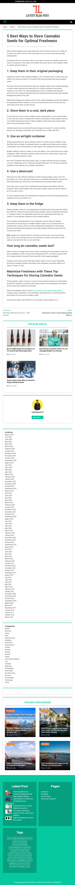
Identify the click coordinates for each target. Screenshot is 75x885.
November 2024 (10, 484)
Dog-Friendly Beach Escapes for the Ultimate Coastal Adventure (54, 764)
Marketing (8, 666)
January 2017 (9, 612)
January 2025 (9, 479)
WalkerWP (57, 882)
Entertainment (9, 645)
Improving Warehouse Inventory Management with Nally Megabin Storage (22, 794)
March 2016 (9, 617)
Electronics (8, 643)
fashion (23, 854)
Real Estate (9, 671)
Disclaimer (44, 794)
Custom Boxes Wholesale (20, 844)
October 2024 (9, 486)
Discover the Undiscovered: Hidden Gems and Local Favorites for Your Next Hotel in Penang (54, 730)
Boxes (9, 838)
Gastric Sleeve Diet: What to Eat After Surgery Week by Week (21, 381)
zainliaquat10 (12, 46)
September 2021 (10, 573)
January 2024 (9, 507)
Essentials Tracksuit (14, 854)
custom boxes (22, 841)
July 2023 (8, 521)
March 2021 (9, 587)
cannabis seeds (42, 46)
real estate (20, 863)
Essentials (14, 850)
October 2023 (9, 514)
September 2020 (10, 601)
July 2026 (8, 437)
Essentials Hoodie (24, 850)
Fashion (7, 647)
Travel (7, 682)
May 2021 (8, 582)
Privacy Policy (46, 796)
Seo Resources (10, 673)
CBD (6, 636)
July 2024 (8, 493)
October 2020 (9, 598)
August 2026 (9, 435)
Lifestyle (8, 664)
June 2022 (8, 552)
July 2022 (8, 549)
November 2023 (10, 512)
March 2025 (9, 474)
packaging (12, 863)
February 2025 (10, 477)
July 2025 (8, 465)
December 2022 (10, 538)
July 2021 (8, 577)
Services (8, 675)
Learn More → (37, 417)
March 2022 (9, 559)
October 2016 (9, 615)
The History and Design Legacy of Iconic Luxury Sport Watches (23, 813)
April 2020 (8, 605)
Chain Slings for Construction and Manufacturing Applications (19, 801)
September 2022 (10, 545)
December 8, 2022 (23, 46)
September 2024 (10, 488)
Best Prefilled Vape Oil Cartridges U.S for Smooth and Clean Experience (21, 350)
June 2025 (8, 467)
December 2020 (10, 594)
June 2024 (8, 495)
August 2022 (9, 547)
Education (8, 640)
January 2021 (9, 591)
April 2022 (8, 556)
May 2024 (8, 498)
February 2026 (10, 449)
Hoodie (29, 857)
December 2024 (10, 481)
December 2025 (10, 453)
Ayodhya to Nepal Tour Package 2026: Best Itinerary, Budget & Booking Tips (18, 730)
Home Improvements (12, 659)
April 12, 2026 (12, 354)
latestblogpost (21, 860)
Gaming (7, 652)
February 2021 (10, 589)
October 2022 (9, 542)
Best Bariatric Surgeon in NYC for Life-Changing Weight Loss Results (53, 350)
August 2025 (9, 463)
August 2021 (9, 575)
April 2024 (8, 500)
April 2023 (8, 528)
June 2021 (8, 580)
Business (8, 631)
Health (31, 46)
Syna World (13, 866)
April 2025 (8, 472)
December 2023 (10, 509)
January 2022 (9, 563)
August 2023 (9, 519)
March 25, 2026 (45, 354)
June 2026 (8, 439)
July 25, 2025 (11, 768)
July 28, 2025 (46, 735)
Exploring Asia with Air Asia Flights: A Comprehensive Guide (20, 764)
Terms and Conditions (48, 799)
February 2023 (10, 533)
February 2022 (10, 561)
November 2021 (10, 568)
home (10, 857)
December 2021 (10, 566)
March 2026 (9, 446)
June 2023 (8, 524)
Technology (9, 680)
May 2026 (8, 442)
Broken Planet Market (19, 838)
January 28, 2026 (13, 735)
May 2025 (8, 470)
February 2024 (10, 505)
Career (7, 633)
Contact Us (44, 792)
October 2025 (9, 458)
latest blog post (12, 860)
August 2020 (9, 603)
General (7, 654)
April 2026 (8, 444)
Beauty (7, 629)
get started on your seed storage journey (48, 290)
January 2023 (9, 535)
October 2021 (9, 570)
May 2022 (8, 554)
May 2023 (8, 526)
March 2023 (9, 531)
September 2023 (10, 517)
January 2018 (9, 610)
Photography (9, 668)
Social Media (9, 678)
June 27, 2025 (46, 768)
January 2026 (9, 451)
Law (6, 661)
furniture (8, 650)
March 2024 (9, 502)
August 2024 (9, 491)
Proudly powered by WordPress (25, 882)
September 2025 (10, 460)
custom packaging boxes (16, 847)
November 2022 (10, 540)
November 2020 (10, 596)
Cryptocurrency (10, 638)
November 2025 (10, 456)
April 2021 (8, 584)
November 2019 (10, 608)
